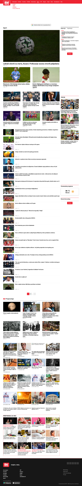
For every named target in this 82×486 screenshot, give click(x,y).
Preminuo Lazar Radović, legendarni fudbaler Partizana (29, 269)
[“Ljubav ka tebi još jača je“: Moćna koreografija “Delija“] (8, 213)
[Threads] (70, 463)
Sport (38, 1)
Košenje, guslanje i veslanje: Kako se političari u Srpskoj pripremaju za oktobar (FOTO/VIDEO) (69, 142)
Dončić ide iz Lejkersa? (21, 277)
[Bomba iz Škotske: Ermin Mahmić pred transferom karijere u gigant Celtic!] (51, 96)
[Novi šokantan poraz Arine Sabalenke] (8, 228)
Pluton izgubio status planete (10, 313)
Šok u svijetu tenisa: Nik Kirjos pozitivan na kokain (28, 284)
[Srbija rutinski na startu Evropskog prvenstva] (8, 154)
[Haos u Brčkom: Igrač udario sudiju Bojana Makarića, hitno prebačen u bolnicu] (8, 235)
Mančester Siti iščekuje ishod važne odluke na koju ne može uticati (16, 84)
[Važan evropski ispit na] (8, 242)
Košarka (14, 7)
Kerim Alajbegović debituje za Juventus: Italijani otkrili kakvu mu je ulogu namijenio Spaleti (46, 85)
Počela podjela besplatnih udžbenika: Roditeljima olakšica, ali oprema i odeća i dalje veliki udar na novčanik (69, 111)
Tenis (14, 5)
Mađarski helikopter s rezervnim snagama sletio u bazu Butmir (70, 41)
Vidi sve (69, 53)
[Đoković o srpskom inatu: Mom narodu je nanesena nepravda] (8, 162)
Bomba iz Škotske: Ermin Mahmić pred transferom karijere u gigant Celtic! (50, 104)
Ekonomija (33, 1)
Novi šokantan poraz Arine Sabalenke (24, 225)
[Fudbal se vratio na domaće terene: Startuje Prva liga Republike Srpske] (31, 116)
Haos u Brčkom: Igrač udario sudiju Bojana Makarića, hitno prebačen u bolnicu (35, 232)
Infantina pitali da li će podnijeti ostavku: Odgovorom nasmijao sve (11, 123)
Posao (64, 474)
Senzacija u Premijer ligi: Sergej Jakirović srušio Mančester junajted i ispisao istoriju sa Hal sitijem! (31, 104)
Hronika (24, 1)
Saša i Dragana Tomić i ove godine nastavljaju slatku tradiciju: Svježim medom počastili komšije (29, 315)
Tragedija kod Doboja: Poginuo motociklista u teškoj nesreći (68, 37)
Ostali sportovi (16, 8)
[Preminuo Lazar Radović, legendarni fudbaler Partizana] (8, 272)
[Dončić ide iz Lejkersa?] (8, 279)
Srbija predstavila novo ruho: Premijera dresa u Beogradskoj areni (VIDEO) (34, 254)
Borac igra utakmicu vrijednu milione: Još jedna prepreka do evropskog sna (34, 247)
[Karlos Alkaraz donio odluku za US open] (8, 206)
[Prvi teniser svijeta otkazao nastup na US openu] (8, 147)
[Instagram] (75, 463)
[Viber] (78, 463)
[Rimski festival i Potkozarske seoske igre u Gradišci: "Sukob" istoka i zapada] (51, 326)
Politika (28, 1)
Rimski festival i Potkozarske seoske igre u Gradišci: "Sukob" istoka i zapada (50, 334)
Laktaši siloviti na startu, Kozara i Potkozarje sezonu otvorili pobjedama (31, 64)
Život (52, 1)
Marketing (65, 469)
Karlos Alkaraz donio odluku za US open (25, 203)
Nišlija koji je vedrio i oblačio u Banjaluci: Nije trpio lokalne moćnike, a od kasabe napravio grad (30, 334)
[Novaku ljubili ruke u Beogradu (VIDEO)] (8, 220)
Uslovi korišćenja (67, 473)
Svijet (48, 1)
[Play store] (7, 483)
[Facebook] (68, 463)
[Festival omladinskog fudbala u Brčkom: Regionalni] (11, 96)
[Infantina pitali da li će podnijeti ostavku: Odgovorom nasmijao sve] (11, 116)
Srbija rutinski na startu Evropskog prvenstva (26, 151)
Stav (61, 1)
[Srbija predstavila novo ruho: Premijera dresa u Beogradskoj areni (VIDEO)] (8, 257)
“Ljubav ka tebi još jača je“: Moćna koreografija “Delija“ (29, 210)
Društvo (19, 1)
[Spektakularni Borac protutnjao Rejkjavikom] (8, 191)
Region (44, 1)
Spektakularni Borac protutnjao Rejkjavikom (26, 188)
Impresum (65, 471)
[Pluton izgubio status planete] (11, 307)
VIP (41, 1)
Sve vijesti (14, 1)
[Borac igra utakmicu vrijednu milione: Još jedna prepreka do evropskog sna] (8, 250)
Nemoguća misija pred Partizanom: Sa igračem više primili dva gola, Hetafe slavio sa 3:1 (37, 181)
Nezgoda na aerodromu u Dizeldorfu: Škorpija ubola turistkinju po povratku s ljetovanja (69, 49)
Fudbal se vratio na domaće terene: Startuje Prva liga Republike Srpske (30, 123)
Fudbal (14, 4)
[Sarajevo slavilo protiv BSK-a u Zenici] (51, 116)
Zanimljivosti (56, 1)
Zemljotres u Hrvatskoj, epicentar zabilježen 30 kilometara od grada (68, 45)
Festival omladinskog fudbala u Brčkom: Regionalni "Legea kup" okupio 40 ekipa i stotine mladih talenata (11, 104)
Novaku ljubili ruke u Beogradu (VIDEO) (25, 218)
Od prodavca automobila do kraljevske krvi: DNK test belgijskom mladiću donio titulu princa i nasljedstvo (50, 315)
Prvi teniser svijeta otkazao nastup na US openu (27, 144)
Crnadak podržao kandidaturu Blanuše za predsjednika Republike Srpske (70, 33)
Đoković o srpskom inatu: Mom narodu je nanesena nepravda (30, 159)
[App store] (16, 483)
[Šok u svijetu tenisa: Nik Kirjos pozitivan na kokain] (8, 287)
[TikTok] (73, 463)
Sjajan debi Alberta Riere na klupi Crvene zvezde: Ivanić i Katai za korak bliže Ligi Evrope (37, 196)
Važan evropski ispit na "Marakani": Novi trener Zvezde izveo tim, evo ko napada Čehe (37, 240)
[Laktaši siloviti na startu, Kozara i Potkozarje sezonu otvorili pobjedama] (31, 46)
